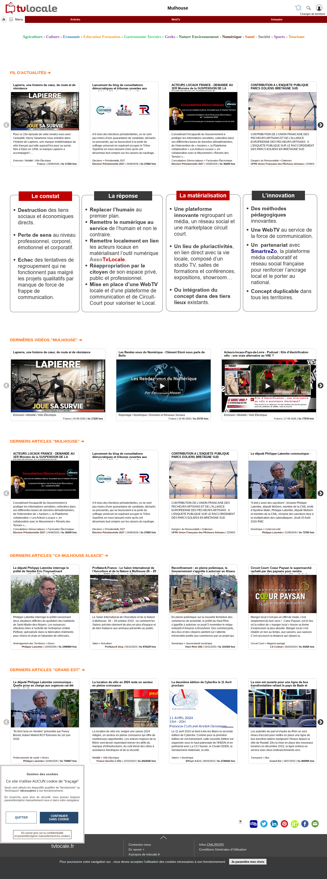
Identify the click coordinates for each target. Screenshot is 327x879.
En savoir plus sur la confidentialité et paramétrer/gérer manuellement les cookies (42, 834)
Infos (211, 844)
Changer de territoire (312, 14)
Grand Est (275, 761)
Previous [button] (6, 125)
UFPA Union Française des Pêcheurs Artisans (277, 164)
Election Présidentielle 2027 (108, 164)
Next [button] (320, 125)
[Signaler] (243, 823)
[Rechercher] (308, 7)
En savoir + (136, 849)
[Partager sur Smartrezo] (253, 823)
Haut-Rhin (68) (193, 646)
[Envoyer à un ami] (315, 823)
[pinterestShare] (284, 823)
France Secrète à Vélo (109, 761)
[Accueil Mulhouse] (3, 19)
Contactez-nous (140, 844)
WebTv (176, 19)
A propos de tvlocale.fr (144, 854)
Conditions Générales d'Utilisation (222, 849)
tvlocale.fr (62, 846)
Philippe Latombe (272, 532)
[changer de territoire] (298, 7)
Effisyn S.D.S (193, 761)
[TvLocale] (31, 8)
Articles (75, 19)
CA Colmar (276, 646)
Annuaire (277, 19)
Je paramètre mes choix (247, 861)
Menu (19, 19)
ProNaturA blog (114, 646)
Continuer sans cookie (59, 817)
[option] (45, 124)
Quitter (21, 817)
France (41, 164)
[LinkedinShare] (274, 823)
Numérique (232, 36)
